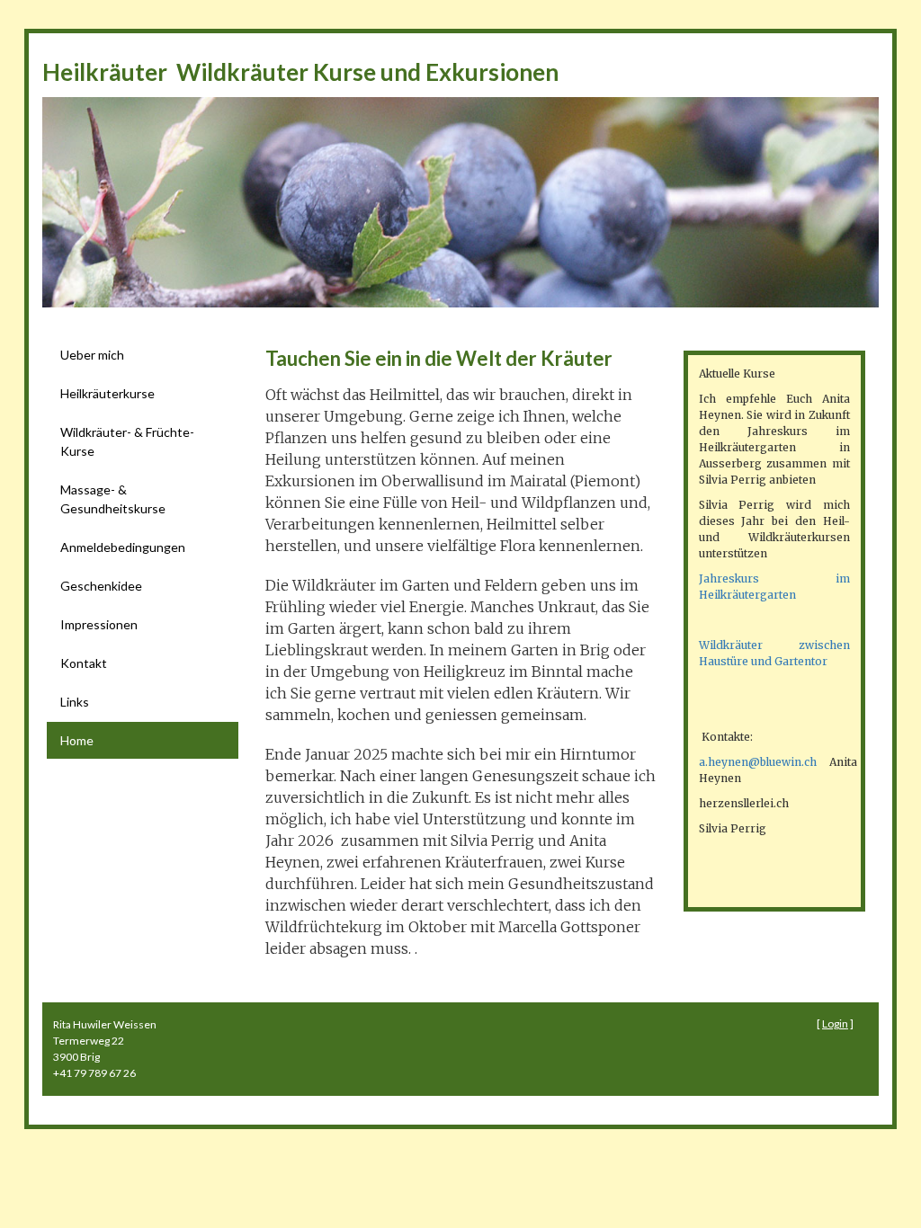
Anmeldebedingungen (122, 547)
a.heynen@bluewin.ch (758, 762)
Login (835, 1023)
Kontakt (83, 663)
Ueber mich (92, 354)
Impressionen (99, 624)
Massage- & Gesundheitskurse (112, 499)
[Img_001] (460, 202)
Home (77, 740)
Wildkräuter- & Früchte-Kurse (127, 441)
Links (74, 701)
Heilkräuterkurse (107, 393)
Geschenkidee (101, 585)
